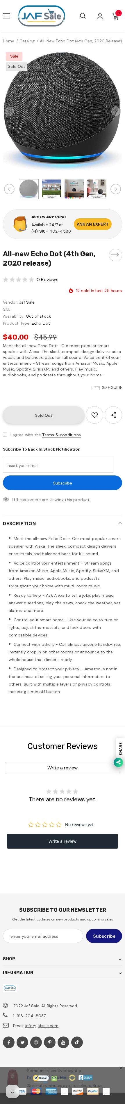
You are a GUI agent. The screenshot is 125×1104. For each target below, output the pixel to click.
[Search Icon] (83, 16)
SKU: (7, 309)
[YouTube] (63, 1042)
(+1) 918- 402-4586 (51, 231)
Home (8, 41)
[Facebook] (9, 1042)
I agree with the (25, 434)
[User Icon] (100, 16)
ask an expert (93, 224)
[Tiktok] (77, 1042)
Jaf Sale (27, 302)
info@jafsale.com (41, 1025)
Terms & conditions (61, 434)
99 (15, 499)
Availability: (14, 316)
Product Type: (17, 323)
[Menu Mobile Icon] (6, 16)
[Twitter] (22, 1042)
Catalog (27, 41)
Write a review (62, 768)
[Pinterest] (50, 1042)
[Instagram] (36, 1042)
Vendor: (10, 302)
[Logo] (41, 16)
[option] (62, 111)
